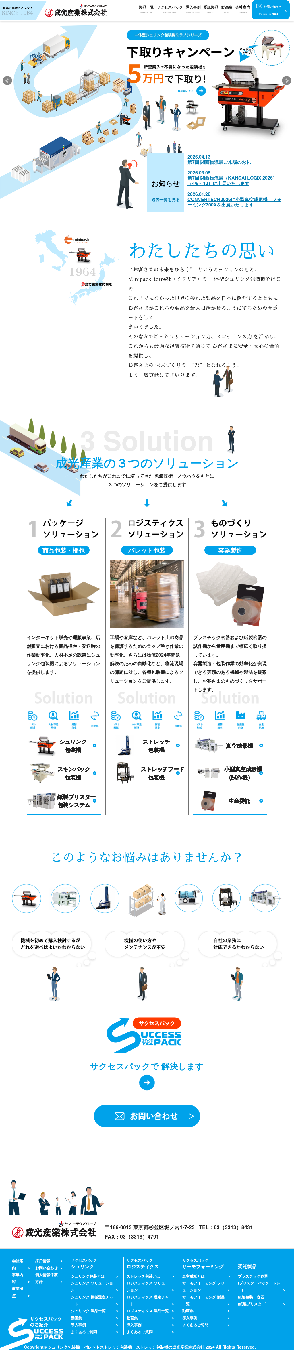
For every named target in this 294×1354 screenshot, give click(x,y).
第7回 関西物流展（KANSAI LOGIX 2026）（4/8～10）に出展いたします (232, 180)
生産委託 (239, 801)
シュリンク (84, 1263)
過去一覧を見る (166, 199)
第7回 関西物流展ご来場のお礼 (219, 162)
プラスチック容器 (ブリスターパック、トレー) (259, 1283)
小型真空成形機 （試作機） (243, 773)
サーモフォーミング (203, 1263)
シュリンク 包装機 (73, 745)
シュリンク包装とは (88, 1276)
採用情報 (42, 1260)
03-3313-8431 (269, 10)
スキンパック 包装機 (73, 773)
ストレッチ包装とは (143, 1276)
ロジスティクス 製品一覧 (148, 1310)
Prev (7, 80)
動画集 (227, 9)
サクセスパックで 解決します (147, 1066)
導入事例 (78, 1324)
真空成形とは (193, 1276)
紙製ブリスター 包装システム (76, 801)
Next (286, 80)
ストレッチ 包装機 (156, 745)
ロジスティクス (143, 1263)
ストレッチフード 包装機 (162, 773)
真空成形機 (239, 745)
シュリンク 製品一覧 (88, 1310)
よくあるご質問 (84, 1331)
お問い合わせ (46, 1267)
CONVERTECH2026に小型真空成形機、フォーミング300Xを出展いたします (234, 202)
